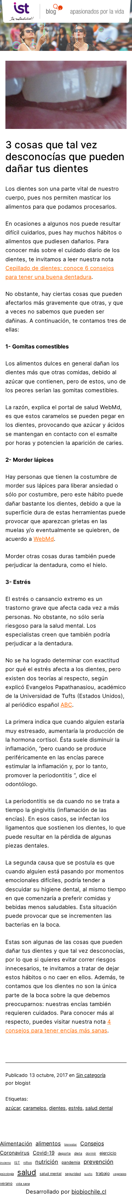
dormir (91, 1153)
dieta (78, 1153)
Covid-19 (43, 1153)
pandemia (71, 1162)
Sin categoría (91, 1075)
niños (27, 1162)
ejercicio (108, 1153)
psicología (7, 1174)
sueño (88, 1174)
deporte (64, 1153)
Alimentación (16, 1143)
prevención (98, 1161)
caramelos (34, 1108)
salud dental (99, 1108)
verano (6, 1183)
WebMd (44, 538)
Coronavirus (14, 1153)
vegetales (119, 1174)
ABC (66, 704)
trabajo (103, 1173)
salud (26, 1172)
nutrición (46, 1161)
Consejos (92, 1143)
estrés (75, 1108)
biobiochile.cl (88, 1191)
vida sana (23, 1183)
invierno (5, 1162)
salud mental (51, 1174)
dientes (57, 1108)
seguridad (73, 1174)
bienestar (70, 1144)
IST (17, 1162)
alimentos (48, 1143)
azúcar (12, 1108)
